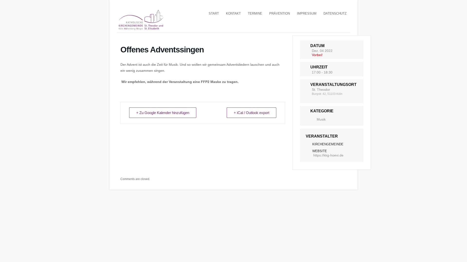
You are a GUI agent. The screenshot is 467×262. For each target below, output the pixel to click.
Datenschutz (335, 13)
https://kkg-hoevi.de (328, 155)
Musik (321, 119)
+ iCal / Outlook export (251, 113)
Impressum (306, 13)
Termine (255, 13)
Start (214, 13)
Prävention (279, 13)
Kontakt (233, 13)
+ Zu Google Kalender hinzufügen (162, 113)
